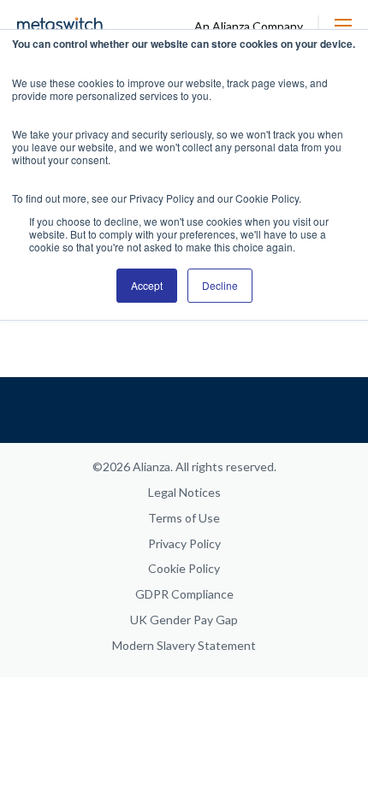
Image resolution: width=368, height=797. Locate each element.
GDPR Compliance (184, 594)
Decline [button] (220, 285)
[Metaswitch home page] (60, 25)
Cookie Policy (184, 568)
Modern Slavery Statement (184, 645)
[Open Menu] (343, 25)
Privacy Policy (184, 543)
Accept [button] (147, 285)
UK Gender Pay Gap (184, 619)
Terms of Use (184, 518)
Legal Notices (184, 492)
